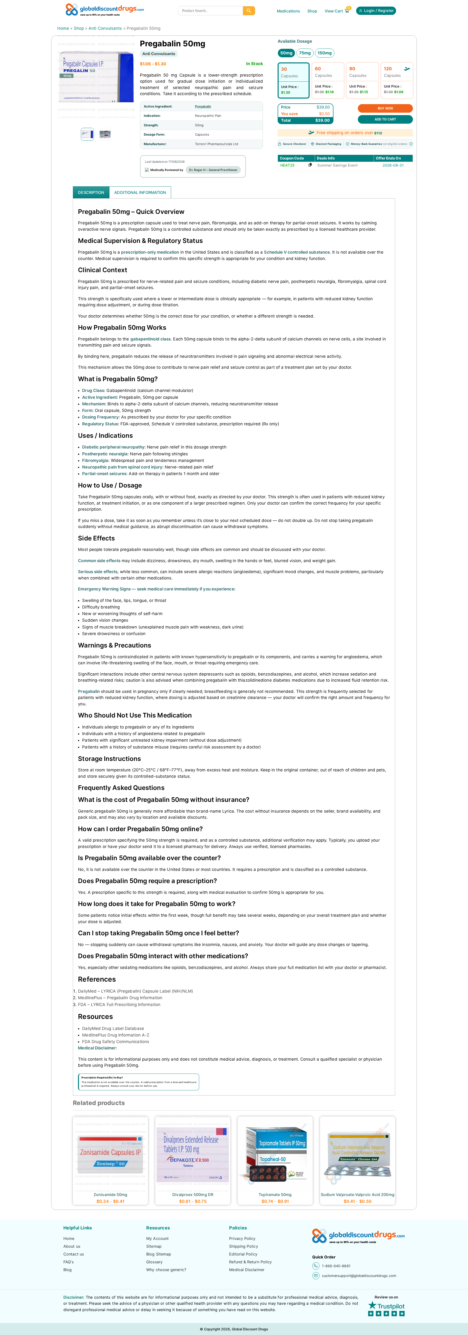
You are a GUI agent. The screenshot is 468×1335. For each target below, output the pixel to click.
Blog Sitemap (158, 1254)
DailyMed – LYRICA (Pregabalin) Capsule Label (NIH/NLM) (135, 991)
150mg (325, 52)
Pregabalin (203, 106)
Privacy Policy (242, 1238)
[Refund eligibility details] (411, 144)
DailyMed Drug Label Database (113, 1028)
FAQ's (68, 1261)
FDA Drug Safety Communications (115, 1041)
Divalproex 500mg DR (192, 1194)
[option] (87, 134)
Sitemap (154, 1246)
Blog (67, 1269)
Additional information (140, 192)
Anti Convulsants (105, 28)
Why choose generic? (166, 1269)
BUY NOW (385, 108)
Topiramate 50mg (275, 1194)
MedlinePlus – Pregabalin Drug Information (120, 997)
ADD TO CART (385, 119)
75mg (305, 52)
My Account (157, 1238)
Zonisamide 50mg (110, 1194)
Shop (312, 11)
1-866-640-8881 (336, 1266)
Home (63, 28)
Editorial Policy (243, 1254)
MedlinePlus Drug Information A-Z (115, 1035)
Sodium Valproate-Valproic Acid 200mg (357, 1194)
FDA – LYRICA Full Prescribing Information (119, 1004)
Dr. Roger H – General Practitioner (213, 170)
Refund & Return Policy (250, 1261)
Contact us (73, 1254)
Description (91, 192)
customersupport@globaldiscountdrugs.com (359, 1276)
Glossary (154, 1261)
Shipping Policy (243, 1246)
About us (71, 1246)
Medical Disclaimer (246, 1269)
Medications (288, 11)
